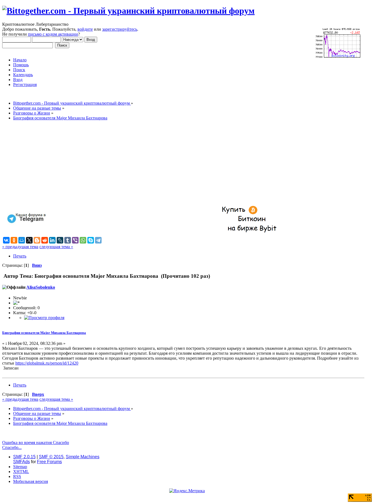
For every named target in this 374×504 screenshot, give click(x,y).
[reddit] (44, 240)
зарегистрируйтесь (119, 29)
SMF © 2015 (51, 456)
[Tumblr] (67, 240)
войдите (85, 29)
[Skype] (90, 240)
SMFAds (21, 461)
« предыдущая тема (20, 246)
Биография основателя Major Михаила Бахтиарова (44, 333)
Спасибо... (12, 447)
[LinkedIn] (52, 240)
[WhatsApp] (83, 240)
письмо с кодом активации (53, 34)
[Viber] (75, 240)
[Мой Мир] (21, 240)
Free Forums (49, 461)
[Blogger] (37, 240)
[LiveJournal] (60, 240)
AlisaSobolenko (40, 287)
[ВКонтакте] (6, 240)
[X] (29, 240)
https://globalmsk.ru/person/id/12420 (46, 363)
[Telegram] (98, 240)
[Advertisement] (166, 163)
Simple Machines (82, 456)
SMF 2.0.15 (24, 456)
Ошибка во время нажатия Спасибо (35, 442)
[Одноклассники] (14, 240)
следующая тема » (56, 246)
